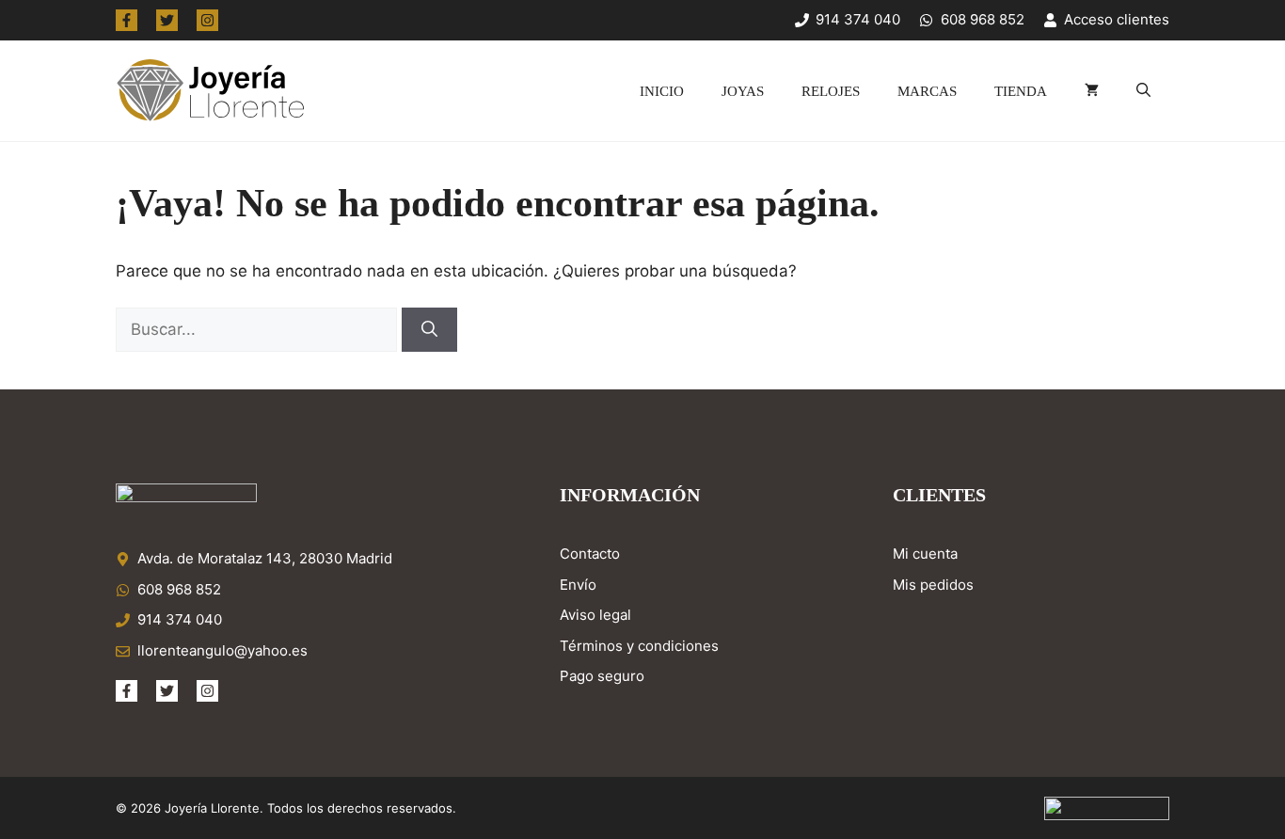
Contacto (590, 553)
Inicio (662, 91)
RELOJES (830, 91)
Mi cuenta (925, 553)
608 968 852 (179, 589)
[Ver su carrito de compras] (1092, 91)
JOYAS (743, 91)
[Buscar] (429, 330)
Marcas (927, 91)
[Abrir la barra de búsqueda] (1143, 91)
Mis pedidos (933, 585)
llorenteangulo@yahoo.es (222, 650)
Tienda (1020, 91)
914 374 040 (179, 619)
